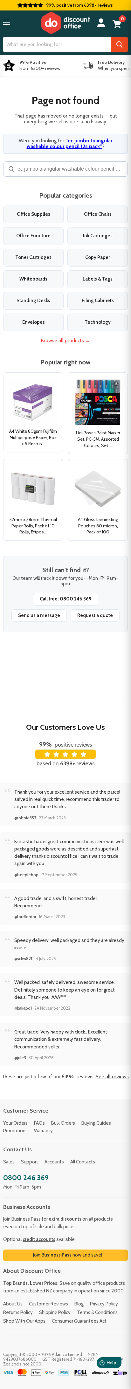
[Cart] (117, 24)
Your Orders (15, 1123)
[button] (6, 22)
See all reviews (112, 1077)
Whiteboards (33, 279)
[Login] (101, 23)
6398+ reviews (77, 763)
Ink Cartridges (98, 236)
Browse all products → (65, 340)
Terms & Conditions (97, 1312)
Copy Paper (97, 257)
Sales (9, 1162)
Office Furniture (33, 236)
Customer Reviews (48, 1304)
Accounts (54, 1162)
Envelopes (33, 322)
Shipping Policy (55, 1312)
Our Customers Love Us (65, 727)
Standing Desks (33, 300)
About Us (13, 1304)
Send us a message (39, 615)
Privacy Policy (104, 1304)
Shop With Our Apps (24, 1321)
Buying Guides (96, 1123)
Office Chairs (98, 214)
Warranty (43, 1131)
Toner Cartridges (33, 257)
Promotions (15, 1131)
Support (29, 1162)
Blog (79, 1304)
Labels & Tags (98, 279)
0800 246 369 (26, 1177)
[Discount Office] (65, 23)
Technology (98, 322)
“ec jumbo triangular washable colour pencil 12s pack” (70, 143)
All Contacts (82, 1162)
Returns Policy (18, 1312)
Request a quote (95, 615)
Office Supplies (33, 214)
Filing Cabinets (98, 300)
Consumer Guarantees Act (79, 1321)
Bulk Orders (63, 1123)
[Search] (119, 44)
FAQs (39, 1123)
